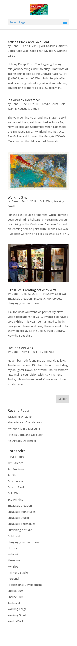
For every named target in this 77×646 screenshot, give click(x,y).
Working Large (17, 609)
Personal (13, 578)
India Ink (13, 554)
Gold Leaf (36, 51)
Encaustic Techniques (21, 524)
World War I (15, 621)
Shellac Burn (15, 591)
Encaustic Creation (27, 108)
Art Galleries (49, 46)
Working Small (18, 197)
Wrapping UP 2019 (20, 416)
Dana (14, 46)
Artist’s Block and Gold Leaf (28, 42)
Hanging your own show (23, 303)
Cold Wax (22, 51)
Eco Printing (15, 499)
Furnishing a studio (20, 530)
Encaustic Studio (18, 518)
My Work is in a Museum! (24, 428)
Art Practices (16, 469)
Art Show (48, 294)
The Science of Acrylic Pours (26, 422)
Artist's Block (16, 487)
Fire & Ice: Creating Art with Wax (32, 290)
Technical (14, 603)
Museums (14, 560)
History (12, 548)
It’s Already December (24, 100)
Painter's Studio (18, 572)
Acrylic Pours (50, 104)
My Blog (49, 51)
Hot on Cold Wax (20, 348)
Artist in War (16, 481)
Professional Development (25, 585)
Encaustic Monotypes (47, 298)
